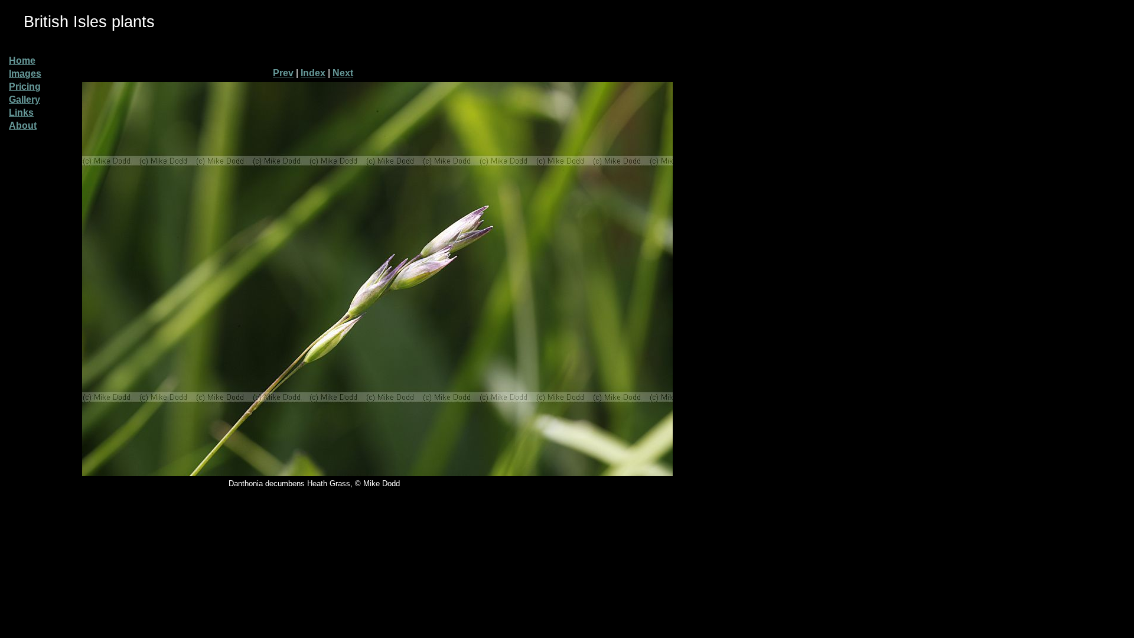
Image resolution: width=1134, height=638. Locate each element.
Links (21, 113)
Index (313, 73)
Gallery (24, 100)
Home (22, 61)
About (23, 126)
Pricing (25, 87)
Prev (283, 73)
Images (25, 74)
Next (343, 73)
